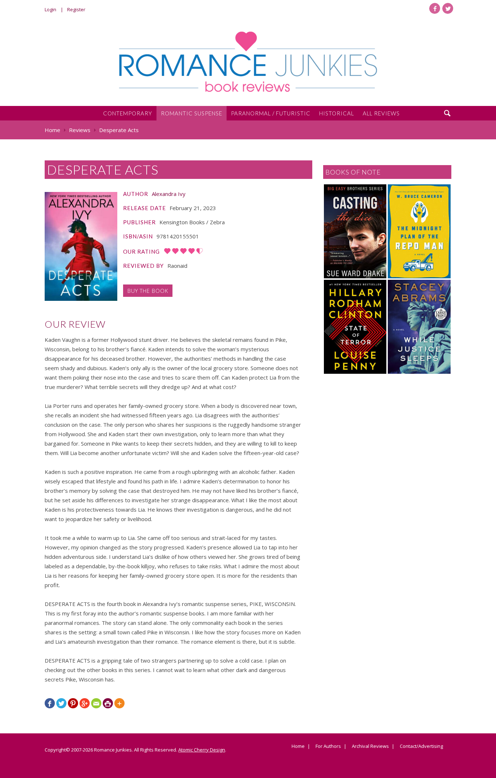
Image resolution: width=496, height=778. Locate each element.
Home (298, 746)
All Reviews (381, 113)
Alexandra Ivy (169, 193)
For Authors (328, 746)
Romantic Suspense (191, 113)
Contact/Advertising (421, 746)
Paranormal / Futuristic (270, 113)
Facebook (434, 8)
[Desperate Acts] (81, 246)
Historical (336, 113)
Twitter (447, 8)
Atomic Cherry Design (201, 749)
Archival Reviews (370, 746)
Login (50, 9)
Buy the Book (147, 290)
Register (76, 9)
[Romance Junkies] (248, 61)
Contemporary (127, 113)
